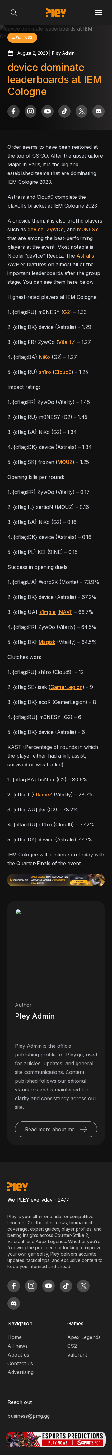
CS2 (72, 1346)
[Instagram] (31, 111)
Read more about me (50, 1129)
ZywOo (55, 229)
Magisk (47, 642)
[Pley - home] (56, 12)
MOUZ (65, 462)
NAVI (65, 612)
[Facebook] (13, 111)
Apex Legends (84, 1337)
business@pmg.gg (28, 1416)
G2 (66, 312)
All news (17, 1346)
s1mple (47, 612)
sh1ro (45, 372)
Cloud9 (63, 372)
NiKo (44, 357)
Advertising (20, 1372)
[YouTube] (47, 111)
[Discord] (98, 111)
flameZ (44, 794)
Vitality (66, 342)
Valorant (77, 1355)
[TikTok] (64, 111)
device (35, 229)
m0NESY (87, 229)
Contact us (20, 1363)
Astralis (85, 256)
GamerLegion (66, 687)
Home (14, 1337)
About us (18, 1355)
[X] (82, 111)
